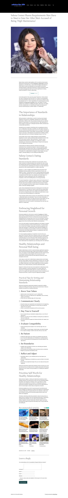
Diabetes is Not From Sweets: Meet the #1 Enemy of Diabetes (43, 430)
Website (20, 475)
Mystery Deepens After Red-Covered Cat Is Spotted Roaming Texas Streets (23, 430)
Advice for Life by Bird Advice (17, 494)
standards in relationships (39, 83)
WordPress (55, 494)
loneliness (41, 214)
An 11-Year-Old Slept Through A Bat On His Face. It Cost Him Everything (23, 418)
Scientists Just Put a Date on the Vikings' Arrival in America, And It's (44, 418)
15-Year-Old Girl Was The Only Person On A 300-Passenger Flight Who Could (33, 430)
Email (20, 473)
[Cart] (53, 5)
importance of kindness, (30, 102)
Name (20, 471)
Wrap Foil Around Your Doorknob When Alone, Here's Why (44, 443)
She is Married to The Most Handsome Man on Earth (23, 443)
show (36, 93)
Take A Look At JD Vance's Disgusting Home (32, 443)
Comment (21, 469)
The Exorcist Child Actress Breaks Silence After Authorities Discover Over (33, 418)
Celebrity (33, 450)
